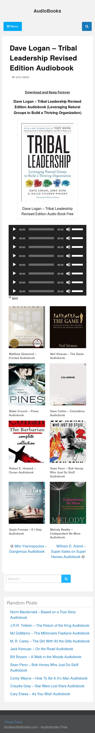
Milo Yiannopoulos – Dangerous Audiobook (28, 548)
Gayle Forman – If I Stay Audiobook (25, 532)
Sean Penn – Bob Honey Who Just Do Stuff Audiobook (66, 472)
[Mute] (68, 229)
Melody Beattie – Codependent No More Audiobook (65, 533)
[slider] (78, 229)
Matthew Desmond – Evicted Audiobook (22, 356)
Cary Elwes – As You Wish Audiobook (40, 693)
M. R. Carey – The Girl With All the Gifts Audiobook (50, 641)
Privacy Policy (13, 722)
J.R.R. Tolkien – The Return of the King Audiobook (49, 625)
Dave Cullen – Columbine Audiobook (67, 413)
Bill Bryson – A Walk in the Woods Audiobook (45, 656)
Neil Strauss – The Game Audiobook (67, 356)
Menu (14, 26)
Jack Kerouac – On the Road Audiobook (41, 648)
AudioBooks (47, 11)
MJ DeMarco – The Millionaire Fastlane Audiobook (49, 633)
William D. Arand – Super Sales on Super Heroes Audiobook (68, 551)
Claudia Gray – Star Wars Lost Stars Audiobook (47, 685)
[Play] (14, 229)
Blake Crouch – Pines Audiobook (23, 413)
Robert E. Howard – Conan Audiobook (22, 470)
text (15, 298)
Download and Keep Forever (47, 92)
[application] (48, 229)
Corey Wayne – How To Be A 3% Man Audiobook (48, 678)
